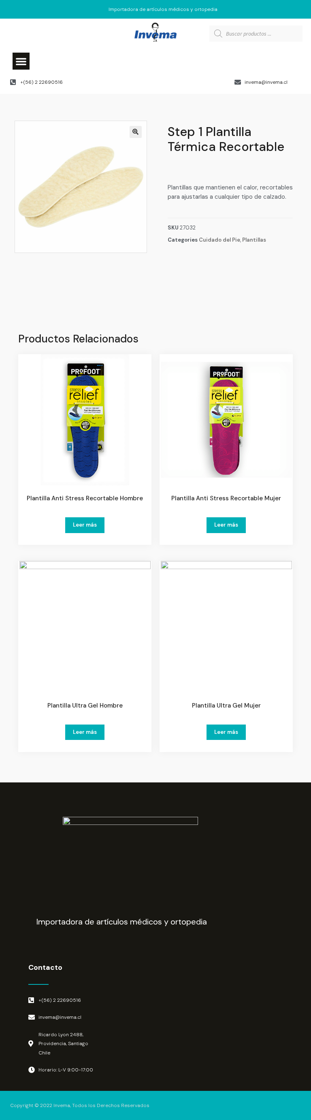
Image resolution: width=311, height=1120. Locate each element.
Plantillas (254, 239)
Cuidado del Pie (219, 239)
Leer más (85, 524)
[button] (21, 61)
